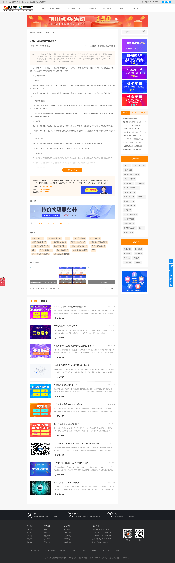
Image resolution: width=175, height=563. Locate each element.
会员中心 (47, 529)
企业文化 (29, 533)
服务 (47, 223)
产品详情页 (60, 318)
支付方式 (47, 536)
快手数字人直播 (129, 219)
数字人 (141, 228)
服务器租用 (127, 249)
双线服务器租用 (50, 550)
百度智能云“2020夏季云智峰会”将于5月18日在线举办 (77, 443)
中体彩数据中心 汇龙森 (59, 242)
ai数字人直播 (128, 170)
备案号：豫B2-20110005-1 (92, 558)
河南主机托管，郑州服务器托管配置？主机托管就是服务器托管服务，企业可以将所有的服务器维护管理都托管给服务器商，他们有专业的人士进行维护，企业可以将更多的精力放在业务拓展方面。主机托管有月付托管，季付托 (84, 313)
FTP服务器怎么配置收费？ (65, 326)
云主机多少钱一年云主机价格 (72, 282)
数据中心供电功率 (62, 250)
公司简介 (29, 529)
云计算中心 (67, 536)
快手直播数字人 (129, 223)
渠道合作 (47, 542)
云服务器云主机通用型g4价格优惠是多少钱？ (74, 346)
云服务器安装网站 (79, 238)
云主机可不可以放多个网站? (66, 482)
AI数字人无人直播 (139, 165)
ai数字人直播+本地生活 (131, 174)
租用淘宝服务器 (95, 238)
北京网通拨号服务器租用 (61, 254)
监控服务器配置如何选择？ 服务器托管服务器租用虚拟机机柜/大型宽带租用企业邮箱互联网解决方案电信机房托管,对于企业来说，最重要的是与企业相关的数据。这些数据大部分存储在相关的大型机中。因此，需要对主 (84, 391)
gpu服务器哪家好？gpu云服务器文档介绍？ (73, 365)
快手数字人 (127, 210)
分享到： (87, 46)
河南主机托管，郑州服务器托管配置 (70, 306)
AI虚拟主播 (140, 183)
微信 (113, 46)
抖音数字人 (141, 196)
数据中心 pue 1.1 (37, 238)
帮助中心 (40, 32)
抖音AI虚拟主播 (129, 196)
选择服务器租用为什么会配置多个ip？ (47, 288)
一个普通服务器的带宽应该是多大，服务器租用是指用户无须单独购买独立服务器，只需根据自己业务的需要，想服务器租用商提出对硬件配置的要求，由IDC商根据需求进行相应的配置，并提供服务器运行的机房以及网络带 (84, 411)
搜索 (143, 31)
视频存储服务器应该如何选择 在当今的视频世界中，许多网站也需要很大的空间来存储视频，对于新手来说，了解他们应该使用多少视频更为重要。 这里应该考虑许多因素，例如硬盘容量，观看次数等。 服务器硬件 (84, 431)
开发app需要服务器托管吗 (40, 254)
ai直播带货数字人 (129, 192)
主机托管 (136, 258)
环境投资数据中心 (46, 250)
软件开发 (135, 8)
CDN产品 (105, 8)
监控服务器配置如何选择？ (66, 385)
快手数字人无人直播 (130, 214)
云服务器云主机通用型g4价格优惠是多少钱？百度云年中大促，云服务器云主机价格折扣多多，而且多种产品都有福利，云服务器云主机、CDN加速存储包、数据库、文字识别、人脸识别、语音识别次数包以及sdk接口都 (84, 352)
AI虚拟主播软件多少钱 (131, 188)
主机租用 (127, 258)
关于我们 (30, 526)
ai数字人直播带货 (129, 179)
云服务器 (120, 8)
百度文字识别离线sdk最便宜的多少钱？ (71, 463)
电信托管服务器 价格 (54, 238)
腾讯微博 (104, 46)
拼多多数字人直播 (130, 228)
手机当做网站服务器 (98, 246)
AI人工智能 (89, 8)
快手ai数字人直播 (129, 205)
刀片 (33, 250)
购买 (54, 223)
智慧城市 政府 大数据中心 (79, 246)
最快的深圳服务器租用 (39, 242)
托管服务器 (138, 253)
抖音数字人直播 (129, 201)
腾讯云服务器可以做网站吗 (98, 242)
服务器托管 (138, 249)
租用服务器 (127, 253)
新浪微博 (98, 46)
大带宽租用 (127, 262)
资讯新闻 (29, 539)
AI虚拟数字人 (128, 183)
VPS (93, 250)
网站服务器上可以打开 (78, 242)
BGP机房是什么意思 (101, 282)
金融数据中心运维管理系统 (40, 246)
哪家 (61, 223)
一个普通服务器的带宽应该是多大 (69, 404)
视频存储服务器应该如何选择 (67, 424)
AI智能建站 (67, 542)
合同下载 (47, 539)
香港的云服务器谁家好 (80, 250)
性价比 (69, 223)
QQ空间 (92, 46)
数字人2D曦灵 (128, 232)
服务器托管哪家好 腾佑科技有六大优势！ (43, 282)
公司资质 (29, 536)
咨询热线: (151, 2)
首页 (43, 8)
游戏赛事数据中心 (60, 246)
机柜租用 (138, 262)
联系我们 (29, 542)
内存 (67, 238)
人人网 (109, 46)
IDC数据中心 (73, 8)
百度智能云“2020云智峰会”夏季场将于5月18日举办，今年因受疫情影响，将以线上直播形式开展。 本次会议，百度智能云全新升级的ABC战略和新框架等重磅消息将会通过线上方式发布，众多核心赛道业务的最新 (84, 450)
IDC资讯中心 (50, 32)
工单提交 (166, 2)
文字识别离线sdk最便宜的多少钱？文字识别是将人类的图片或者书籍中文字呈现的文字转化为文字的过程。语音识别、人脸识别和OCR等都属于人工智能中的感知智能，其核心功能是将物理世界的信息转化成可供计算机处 (84, 470)
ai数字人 (126, 165)
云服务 (40, 223)
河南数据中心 (55, 8)
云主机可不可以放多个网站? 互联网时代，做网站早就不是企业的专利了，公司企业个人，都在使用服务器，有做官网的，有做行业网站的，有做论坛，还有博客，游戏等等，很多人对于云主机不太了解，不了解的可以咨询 (84, 489)
